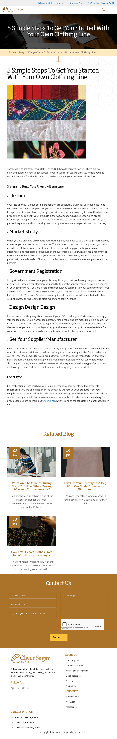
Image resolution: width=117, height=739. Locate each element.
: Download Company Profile (102, 3)
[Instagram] (28, 688)
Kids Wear (70, 701)
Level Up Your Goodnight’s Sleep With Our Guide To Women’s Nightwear (85, 486)
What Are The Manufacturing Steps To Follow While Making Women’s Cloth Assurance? (32, 486)
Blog (21, 52)
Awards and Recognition (77, 670)
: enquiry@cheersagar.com (52, 3)
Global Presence (73, 675)
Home (12, 52)
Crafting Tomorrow (74, 665)
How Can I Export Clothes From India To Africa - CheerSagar (31, 554)
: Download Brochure (77, 3)
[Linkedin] (18, 688)
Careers (69, 681)
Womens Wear (72, 696)
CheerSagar (48, 400)
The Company (72, 660)
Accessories (71, 707)
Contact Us (71, 686)
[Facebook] (12, 688)
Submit (57, 637)
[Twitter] (23, 688)
